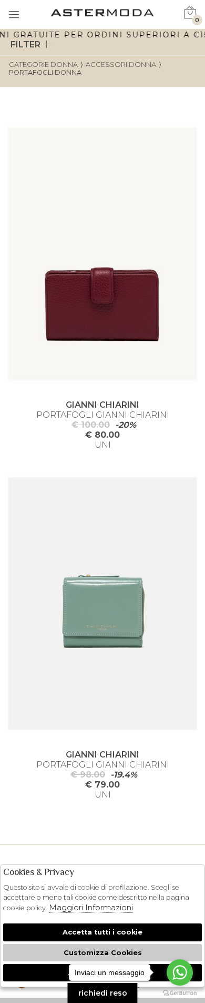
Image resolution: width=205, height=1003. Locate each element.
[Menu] (14, 15)
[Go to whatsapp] (180, 972)
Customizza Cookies (103, 953)
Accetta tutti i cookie (102, 932)
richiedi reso (102, 993)
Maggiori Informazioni (91, 907)
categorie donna (43, 64)
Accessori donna (121, 64)
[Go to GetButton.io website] (180, 992)
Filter (27, 45)
